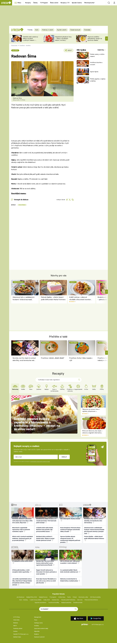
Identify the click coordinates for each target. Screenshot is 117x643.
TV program (52, 597)
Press (35, 620)
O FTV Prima (16, 617)
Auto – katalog (23, 600)
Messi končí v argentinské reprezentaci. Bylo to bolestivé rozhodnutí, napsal (21, 529)
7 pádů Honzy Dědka (35, 600)
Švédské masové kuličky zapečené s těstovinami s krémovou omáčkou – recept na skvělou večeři (37, 424)
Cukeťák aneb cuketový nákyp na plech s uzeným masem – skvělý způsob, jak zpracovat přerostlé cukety (30, 41)
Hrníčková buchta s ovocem (96, 63)
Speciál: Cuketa (77, 3)
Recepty (28, 3)
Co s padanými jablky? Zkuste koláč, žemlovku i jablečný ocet (69, 571)
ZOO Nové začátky (95, 597)
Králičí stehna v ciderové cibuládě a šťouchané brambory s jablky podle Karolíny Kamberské (80, 298)
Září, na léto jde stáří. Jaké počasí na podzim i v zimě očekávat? (70, 562)
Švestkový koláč (77, 602)
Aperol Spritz (94, 72)
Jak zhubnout (20, 597)
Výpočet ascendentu (40, 602)
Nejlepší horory (43, 597)
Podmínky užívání (17, 628)
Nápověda (36, 631)
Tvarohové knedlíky (53, 602)
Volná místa (16, 620)
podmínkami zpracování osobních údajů (40, 461)
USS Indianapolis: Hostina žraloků (70, 518)
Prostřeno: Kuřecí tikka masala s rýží (80, 359)
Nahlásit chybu (17, 637)
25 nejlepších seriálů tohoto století (22, 561)
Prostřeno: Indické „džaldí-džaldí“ (52, 358)
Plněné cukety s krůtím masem (97, 55)
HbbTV (15, 625)
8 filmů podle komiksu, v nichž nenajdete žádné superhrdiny (21, 571)
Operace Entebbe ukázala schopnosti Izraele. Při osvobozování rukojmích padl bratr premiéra (70, 539)
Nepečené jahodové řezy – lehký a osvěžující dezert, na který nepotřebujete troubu (63, 39)
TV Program (44, 3)
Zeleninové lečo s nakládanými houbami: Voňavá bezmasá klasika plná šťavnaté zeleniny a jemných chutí (24, 298)
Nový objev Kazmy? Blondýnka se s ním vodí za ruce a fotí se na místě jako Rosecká (46, 581)
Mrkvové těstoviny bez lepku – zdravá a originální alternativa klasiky (92, 433)
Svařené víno (55, 600)
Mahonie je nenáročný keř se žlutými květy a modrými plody (69, 580)
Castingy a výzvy (38, 623)
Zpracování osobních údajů (41, 628)
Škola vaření (54, 3)
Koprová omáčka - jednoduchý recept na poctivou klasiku (95, 38)
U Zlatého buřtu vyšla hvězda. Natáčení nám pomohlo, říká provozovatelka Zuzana (44, 529)
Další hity (101, 50)
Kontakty (36, 625)
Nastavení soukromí (39, 637)
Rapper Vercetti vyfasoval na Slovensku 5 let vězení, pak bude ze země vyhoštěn (46, 572)
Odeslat (64, 457)
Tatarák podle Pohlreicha (68, 600)
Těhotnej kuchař (89, 3)
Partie (69, 597)
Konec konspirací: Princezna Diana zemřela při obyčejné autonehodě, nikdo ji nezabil (70, 529)
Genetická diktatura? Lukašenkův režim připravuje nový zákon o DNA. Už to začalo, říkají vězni (22, 520)
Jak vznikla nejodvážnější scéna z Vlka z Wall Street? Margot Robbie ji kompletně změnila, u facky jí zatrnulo (22, 581)
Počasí (75, 597)
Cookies (15, 631)
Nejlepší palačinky (66, 602)
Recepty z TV (65, 3)
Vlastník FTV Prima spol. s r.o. (21, 634)
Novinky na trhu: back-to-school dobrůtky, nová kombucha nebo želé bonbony (24, 359)
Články (35, 3)
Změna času (61, 597)
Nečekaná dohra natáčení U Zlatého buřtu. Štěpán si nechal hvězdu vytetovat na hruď (45, 538)
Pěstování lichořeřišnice (91, 600)
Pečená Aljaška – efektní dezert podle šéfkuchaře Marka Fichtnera (53, 298)
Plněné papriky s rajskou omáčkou (97, 80)
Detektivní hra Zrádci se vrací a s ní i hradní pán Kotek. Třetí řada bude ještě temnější (46, 520)
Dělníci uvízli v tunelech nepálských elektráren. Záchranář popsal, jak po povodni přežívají (22, 538)
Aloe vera (79, 600)
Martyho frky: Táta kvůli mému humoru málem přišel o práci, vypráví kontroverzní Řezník (45, 563)
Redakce (36, 634)
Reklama (15, 623)
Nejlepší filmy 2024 (31, 597)
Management (37, 617)
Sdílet (69, 51)
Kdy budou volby (83, 597)
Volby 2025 (46, 600)
